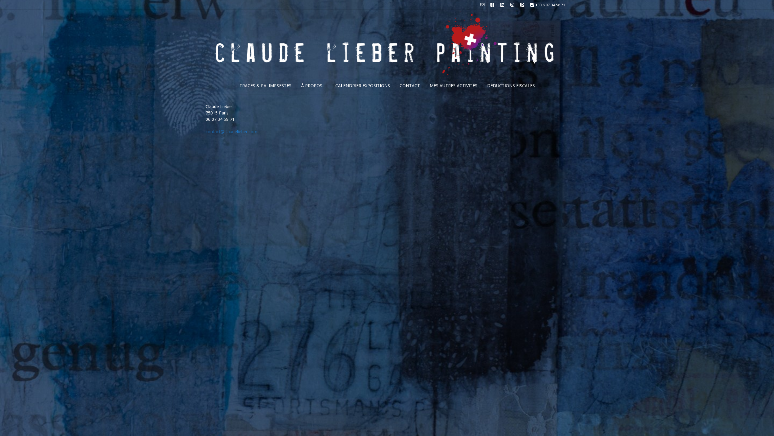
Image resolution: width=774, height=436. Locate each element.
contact (410, 85)
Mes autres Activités (453, 85)
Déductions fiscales (511, 85)
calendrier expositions (362, 85)
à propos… (313, 85)
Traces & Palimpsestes (265, 85)
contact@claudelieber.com (231, 131)
